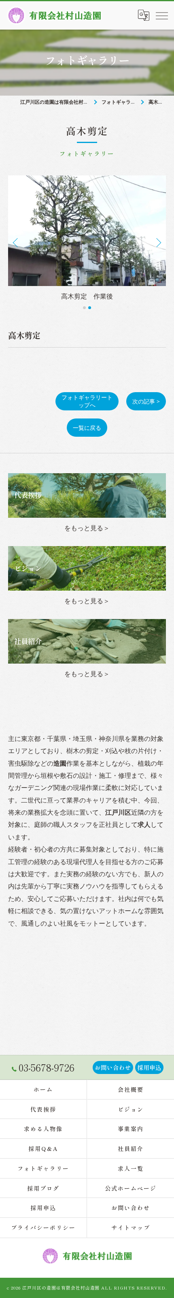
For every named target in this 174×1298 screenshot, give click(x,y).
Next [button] (158, 242)
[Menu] (161, 15)
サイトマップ (130, 1227)
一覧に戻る (87, 427)
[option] (87, 238)
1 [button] (84, 307)
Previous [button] (16, 242)
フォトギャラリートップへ (87, 401)
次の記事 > (146, 401)
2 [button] (89, 307)
